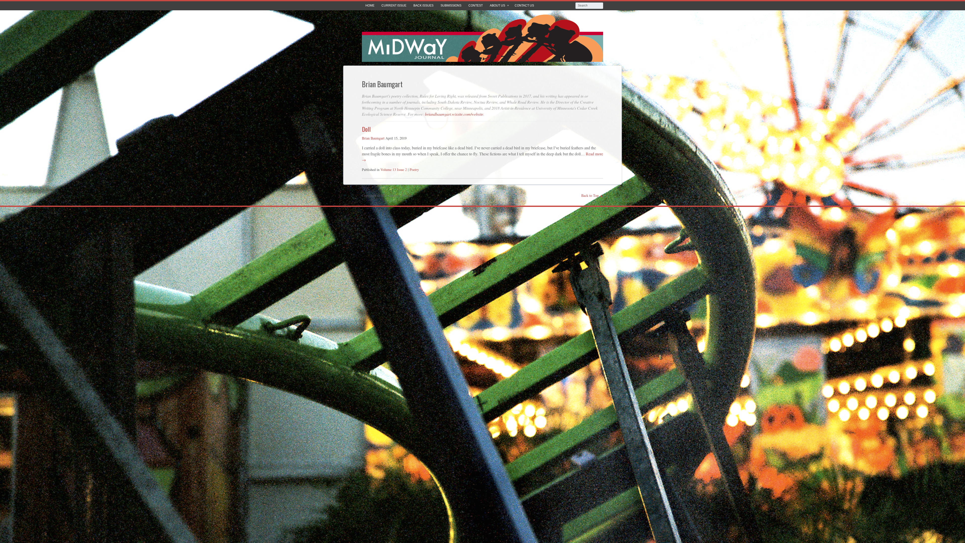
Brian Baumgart (373, 138)
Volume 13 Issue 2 (393, 169)
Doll (366, 128)
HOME (369, 5)
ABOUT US (497, 5)
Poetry (414, 169)
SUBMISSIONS (451, 5)
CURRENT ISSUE (393, 5)
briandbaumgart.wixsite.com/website (454, 114)
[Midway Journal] (482, 58)
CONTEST (475, 5)
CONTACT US (524, 5)
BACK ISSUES (423, 5)
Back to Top (590, 195)
